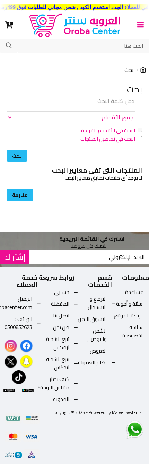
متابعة (20, 195)
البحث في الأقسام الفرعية (108, 131)
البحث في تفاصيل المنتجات (107, 139)
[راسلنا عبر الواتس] (122, 429)
